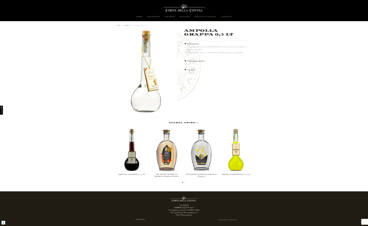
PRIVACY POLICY (223, 219)
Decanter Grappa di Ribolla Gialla (201, 175)
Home (139, 17)
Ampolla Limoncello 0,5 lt (236, 174)
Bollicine (185, 17)
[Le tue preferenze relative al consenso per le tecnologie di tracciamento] (3, 222)
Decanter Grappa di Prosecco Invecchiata (166, 175)
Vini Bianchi (153, 17)
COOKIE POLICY (233, 219)
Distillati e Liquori (205, 17)
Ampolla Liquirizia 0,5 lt (131, 174)
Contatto (226, 17)
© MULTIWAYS (140, 219)
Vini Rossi (170, 17)
